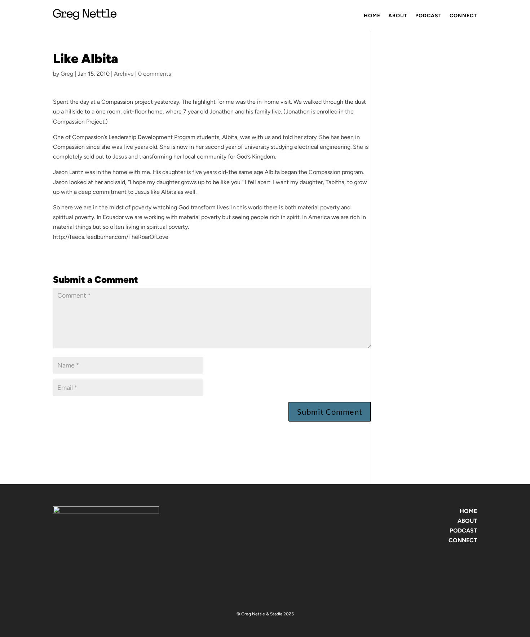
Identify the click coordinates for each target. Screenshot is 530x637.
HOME (468, 511)
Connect (463, 16)
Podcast (428, 16)
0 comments (154, 73)
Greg (67, 73)
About (397, 16)
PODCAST (463, 530)
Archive (124, 73)
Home (372, 16)
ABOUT (467, 520)
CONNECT (463, 540)
